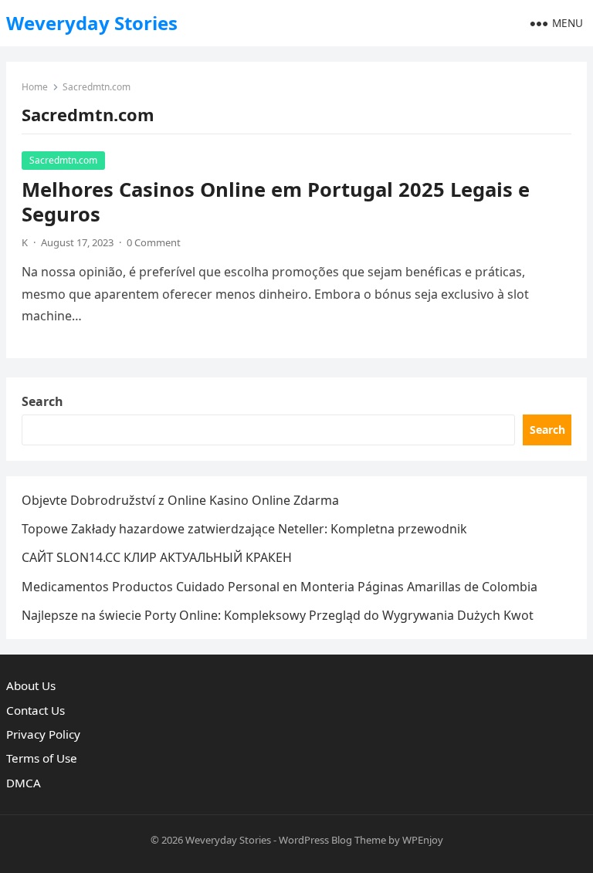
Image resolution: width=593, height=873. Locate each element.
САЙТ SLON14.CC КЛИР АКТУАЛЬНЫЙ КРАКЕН (157, 557)
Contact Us (35, 710)
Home (35, 86)
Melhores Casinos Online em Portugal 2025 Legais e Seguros (276, 202)
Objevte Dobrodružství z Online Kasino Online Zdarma (180, 500)
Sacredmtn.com (63, 160)
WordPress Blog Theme (332, 840)
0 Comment (154, 242)
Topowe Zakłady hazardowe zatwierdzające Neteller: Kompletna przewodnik (244, 528)
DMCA (23, 782)
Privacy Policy (43, 734)
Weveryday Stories (92, 23)
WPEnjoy (422, 840)
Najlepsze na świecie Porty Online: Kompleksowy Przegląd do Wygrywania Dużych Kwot (278, 615)
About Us (31, 685)
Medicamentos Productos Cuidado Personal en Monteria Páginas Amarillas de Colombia (279, 586)
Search (42, 401)
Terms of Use (41, 758)
